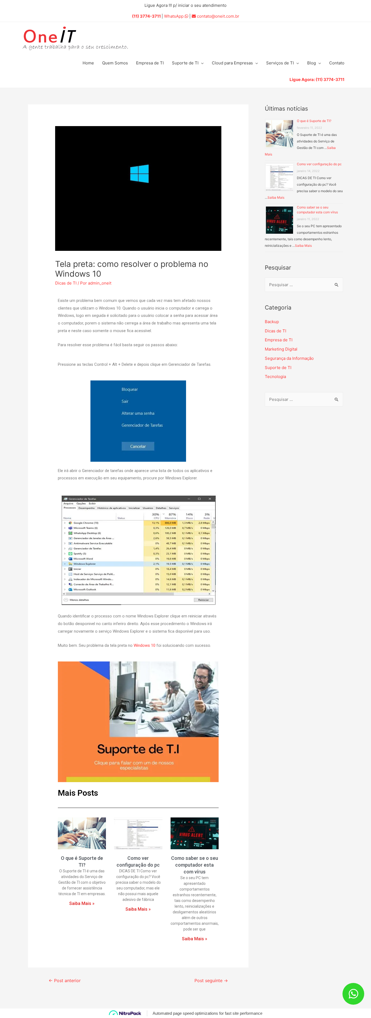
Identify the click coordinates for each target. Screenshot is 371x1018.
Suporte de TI (185, 62)
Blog (311, 62)
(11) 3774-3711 (146, 16)
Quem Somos (115, 62)
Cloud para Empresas (232, 62)
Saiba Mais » (82, 903)
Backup (272, 321)
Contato (336, 62)
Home (88, 62)
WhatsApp (176, 16)
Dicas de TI (66, 283)
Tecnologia (275, 376)
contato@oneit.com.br (217, 16)
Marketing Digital (281, 349)
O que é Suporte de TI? (314, 121)
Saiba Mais (276, 197)
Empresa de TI (150, 62)
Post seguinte (211, 980)
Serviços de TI (280, 62)
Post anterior (65, 980)
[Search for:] (304, 284)
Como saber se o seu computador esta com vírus (194, 865)
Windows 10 (144, 645)
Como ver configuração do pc (319, 164)
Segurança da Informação (289, 358)
